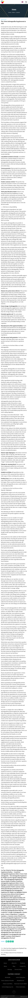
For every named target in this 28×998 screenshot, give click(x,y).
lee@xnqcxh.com (23, 996)
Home (9, 12)
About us (14, 963)
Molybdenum (20, 980)
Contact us (22, 966)
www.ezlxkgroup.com (7, 987)
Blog (14, 966)
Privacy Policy (18, 969)
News (13, 12)
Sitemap (10, 969)
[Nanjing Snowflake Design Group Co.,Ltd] (2, 2)
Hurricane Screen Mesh (20, 983)
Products (22, 963)
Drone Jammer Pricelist (7, 980)
